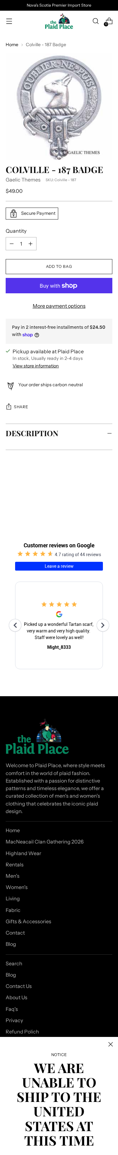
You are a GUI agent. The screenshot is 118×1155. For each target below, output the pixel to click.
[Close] (110, 1044)
